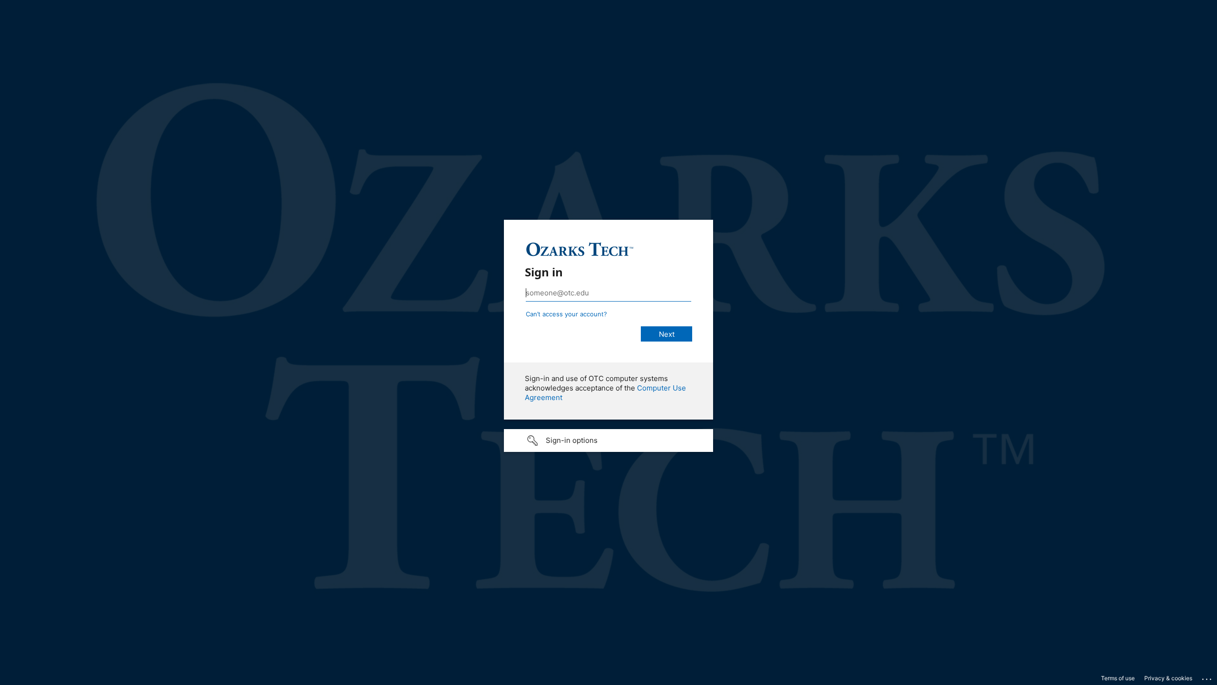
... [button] (1207, 677)
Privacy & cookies (1168, 678)
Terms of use (1118, 678)
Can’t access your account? (566, 314)
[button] (608, 440)
